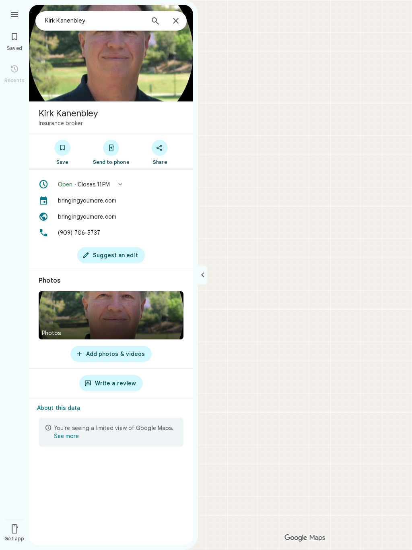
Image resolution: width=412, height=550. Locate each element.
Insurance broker (61, 123)
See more (66, 436)
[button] (111, 184)
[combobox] (94, 20)
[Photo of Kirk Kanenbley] (111, 53)
